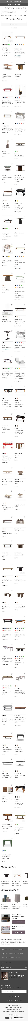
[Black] (3, 44)
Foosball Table (6, 290)
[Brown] (5, 44)
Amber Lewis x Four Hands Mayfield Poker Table (20, 179)
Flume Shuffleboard (7, 481)
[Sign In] (23, 8)
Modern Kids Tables (15, 939)
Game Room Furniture (12, 15)
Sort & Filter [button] (15, 24)
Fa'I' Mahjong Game (7, 799)
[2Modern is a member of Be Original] (14, 1015)
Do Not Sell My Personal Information (9, 1011)
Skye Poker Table (19, 233)
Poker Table (18, 76)
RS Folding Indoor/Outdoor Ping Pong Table (6, 404)
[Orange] (23, 44)
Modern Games (14, 942)
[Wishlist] (21, 8)
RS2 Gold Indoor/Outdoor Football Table (19, 207)
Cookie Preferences (20, 1011)
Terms (11, 1007)
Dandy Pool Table (7, 533)
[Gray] (7, 44)
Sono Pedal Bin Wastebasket (16, 907)
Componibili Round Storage (5, 907)
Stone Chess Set (19, 531)
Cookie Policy (19, 1007)
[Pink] (17, 287)
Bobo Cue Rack (6, 153)
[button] (26, 8)
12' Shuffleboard (6, 321)
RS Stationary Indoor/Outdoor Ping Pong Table (6, 234)
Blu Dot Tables (10, 944)
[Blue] (17, 44)
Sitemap (6, 1007)
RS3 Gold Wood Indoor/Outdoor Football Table (19, 432)
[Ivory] (5, 285)
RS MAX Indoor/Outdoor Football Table (19, 404)
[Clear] (5, 256)
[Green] (15, 151)
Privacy (14, 1007)
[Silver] (23, 123)
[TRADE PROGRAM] (14, 976)
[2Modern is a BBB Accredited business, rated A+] (8, 1018)
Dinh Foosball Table (20, 607)
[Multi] (9, 44)
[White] (11, 44)
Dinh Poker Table (19, 555)
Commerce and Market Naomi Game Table (6, 856)
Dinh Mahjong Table (20, 581)
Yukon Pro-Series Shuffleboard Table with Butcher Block (20, 692)
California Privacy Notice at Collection (13, 1009)
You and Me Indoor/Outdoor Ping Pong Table (6, 50)
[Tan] (17, 151)
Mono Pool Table (19, 156)
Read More (18, 922)
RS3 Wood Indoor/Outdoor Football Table (19, 803)
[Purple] (5, 529)
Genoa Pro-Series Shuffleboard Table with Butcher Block (7, 660)
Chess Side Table (6, 347)
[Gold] (17, 201)
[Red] (7, 97)
